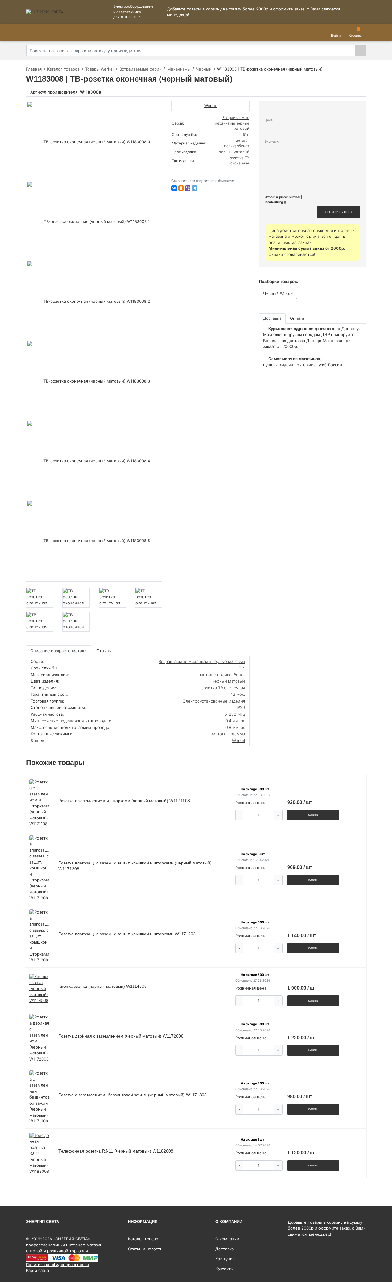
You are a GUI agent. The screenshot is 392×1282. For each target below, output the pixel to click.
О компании (227, 1238)
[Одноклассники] (181, 188)
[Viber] (187, 188)
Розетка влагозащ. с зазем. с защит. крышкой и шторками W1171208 (127, 933)
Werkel (238, 740)
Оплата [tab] (297, 318)
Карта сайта (37, 1270)
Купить (313, 814)
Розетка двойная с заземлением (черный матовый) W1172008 (120, 1036)
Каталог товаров (144, 1238)
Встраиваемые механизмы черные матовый (231, 123)
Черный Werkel (278, 293)
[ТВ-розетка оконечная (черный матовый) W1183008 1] (94, 221)
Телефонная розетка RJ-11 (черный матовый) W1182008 (115, 1151)
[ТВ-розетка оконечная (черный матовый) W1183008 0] (94, 142)
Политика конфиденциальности (57, 1264)
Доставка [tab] (272, 318)
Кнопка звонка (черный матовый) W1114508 (102, 986)
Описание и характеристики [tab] (58, 650)
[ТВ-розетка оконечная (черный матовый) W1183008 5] (94, 540)
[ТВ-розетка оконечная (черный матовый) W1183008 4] (94, 461)
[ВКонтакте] (174, 188)
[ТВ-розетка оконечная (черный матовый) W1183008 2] (94, 301)
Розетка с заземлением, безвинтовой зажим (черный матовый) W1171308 (132, 1094)
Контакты (224, 1268)
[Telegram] (194, 188)
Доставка (224, 1248)
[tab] (104, 650)
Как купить (225, 1258)
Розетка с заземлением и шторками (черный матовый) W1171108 (124, 800)
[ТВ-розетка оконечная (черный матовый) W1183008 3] (94, 381)
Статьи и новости (145, 1248)
